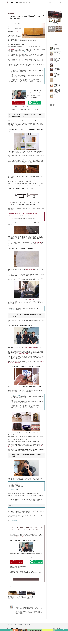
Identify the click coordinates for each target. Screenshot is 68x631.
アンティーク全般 (9, 624)
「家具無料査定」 (12, 309)
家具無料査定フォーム (13, 489)
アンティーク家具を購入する (18, 624)
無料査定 (24, 51)
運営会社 (54, 628)
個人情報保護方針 (59, 628)
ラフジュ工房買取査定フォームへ (27, 579)
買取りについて (14, 520)
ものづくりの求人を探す (27, 624)
